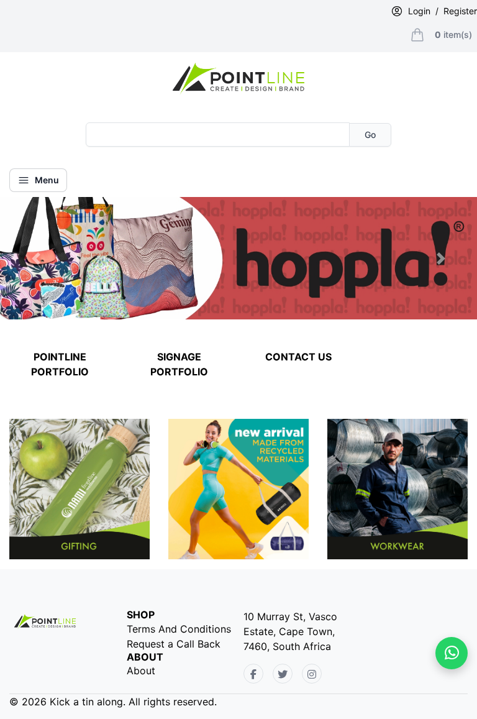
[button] (35, 258)
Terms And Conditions (179, 629)
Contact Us (298, 356)
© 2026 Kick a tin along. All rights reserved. (113, 701)
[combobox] (218, 134)
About (141, 670)
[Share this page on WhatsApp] (451, 653)
